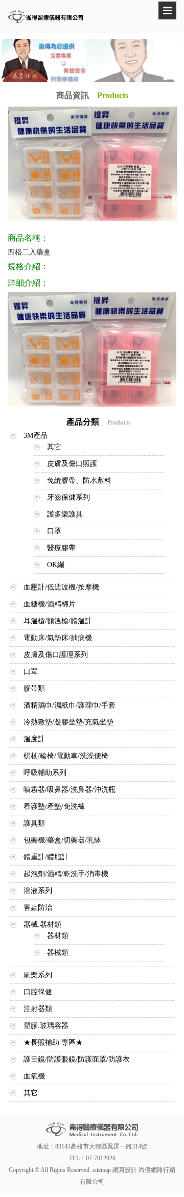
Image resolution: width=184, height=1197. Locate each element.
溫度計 (34, 739)
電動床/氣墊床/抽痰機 (58, 638)
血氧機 (34, 1076)
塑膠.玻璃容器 (46, 1025)
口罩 (54, 531)
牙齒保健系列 (68, 497)
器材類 (57, 936)
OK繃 (55, 565)
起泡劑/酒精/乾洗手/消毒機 (66, 874)
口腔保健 (38, 992)
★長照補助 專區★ (53, 1042)
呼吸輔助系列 (45, 773)
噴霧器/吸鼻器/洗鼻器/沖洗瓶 (70, 789)
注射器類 (38, 1009)
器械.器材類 (42, 924)
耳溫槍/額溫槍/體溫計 (58, 621)
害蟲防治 (38, 907)
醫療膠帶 (61, 548)
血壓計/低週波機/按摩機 (61, 587)
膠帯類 (34, 688)
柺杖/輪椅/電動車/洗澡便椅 (66, 756)
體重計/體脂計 (46, 857)
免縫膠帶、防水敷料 (79, 480)
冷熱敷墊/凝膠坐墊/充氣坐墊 (68, 722)
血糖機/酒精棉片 (50, 604)
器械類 (57, 952)
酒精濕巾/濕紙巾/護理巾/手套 (70, 705)
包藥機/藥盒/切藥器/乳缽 (62, 840)
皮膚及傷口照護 (72, 463)
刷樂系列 (38, 975)
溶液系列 (38, 891)
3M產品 (36, 435)
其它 (54, 447)
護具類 (34, 823)
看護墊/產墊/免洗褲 (54, 806)
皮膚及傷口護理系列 (56, 655)
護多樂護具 (65, 514)
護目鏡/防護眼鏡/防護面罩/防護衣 (77, 1059)
